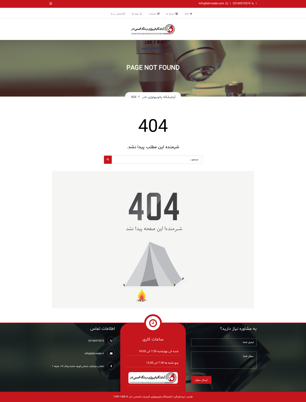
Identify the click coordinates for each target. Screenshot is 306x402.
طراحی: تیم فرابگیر (183, 396)
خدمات (153, 14)
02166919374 (241, 3)
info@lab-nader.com (211, 3)
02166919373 (96, 341)
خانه (187, 14)
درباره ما (170, 14)
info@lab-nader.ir (94, 353)
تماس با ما (117, 14)
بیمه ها (136, 14)
